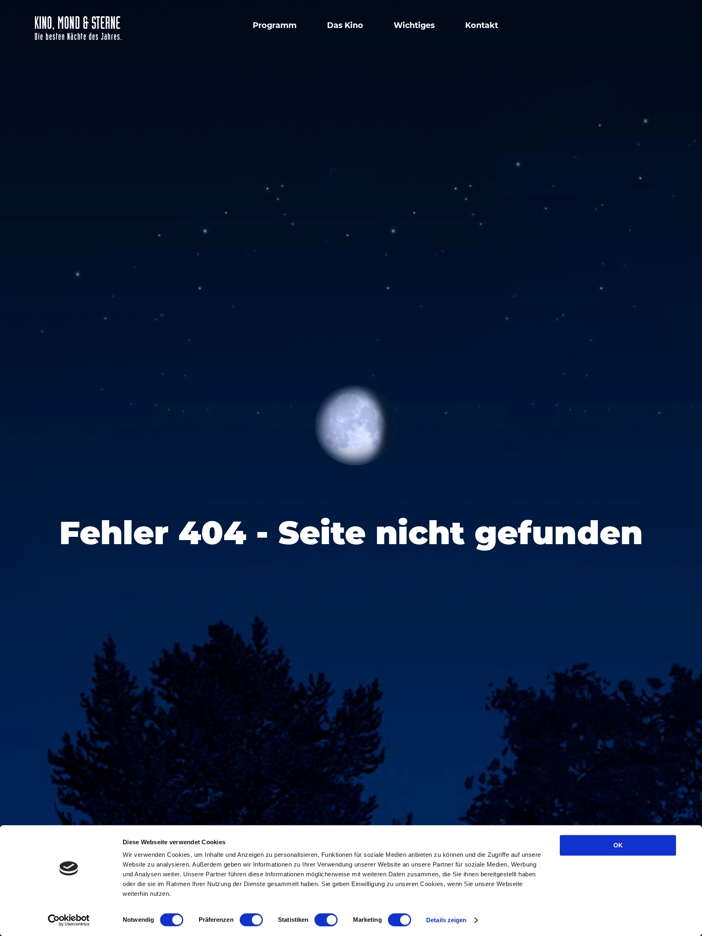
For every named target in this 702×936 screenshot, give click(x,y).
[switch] (251, 919)
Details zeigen (446, 920)
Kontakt (481, 25)
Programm (275, 25)
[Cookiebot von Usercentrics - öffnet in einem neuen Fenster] (68, 920)
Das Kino (345, 25)
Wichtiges (414, 25)
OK (618, 845)
